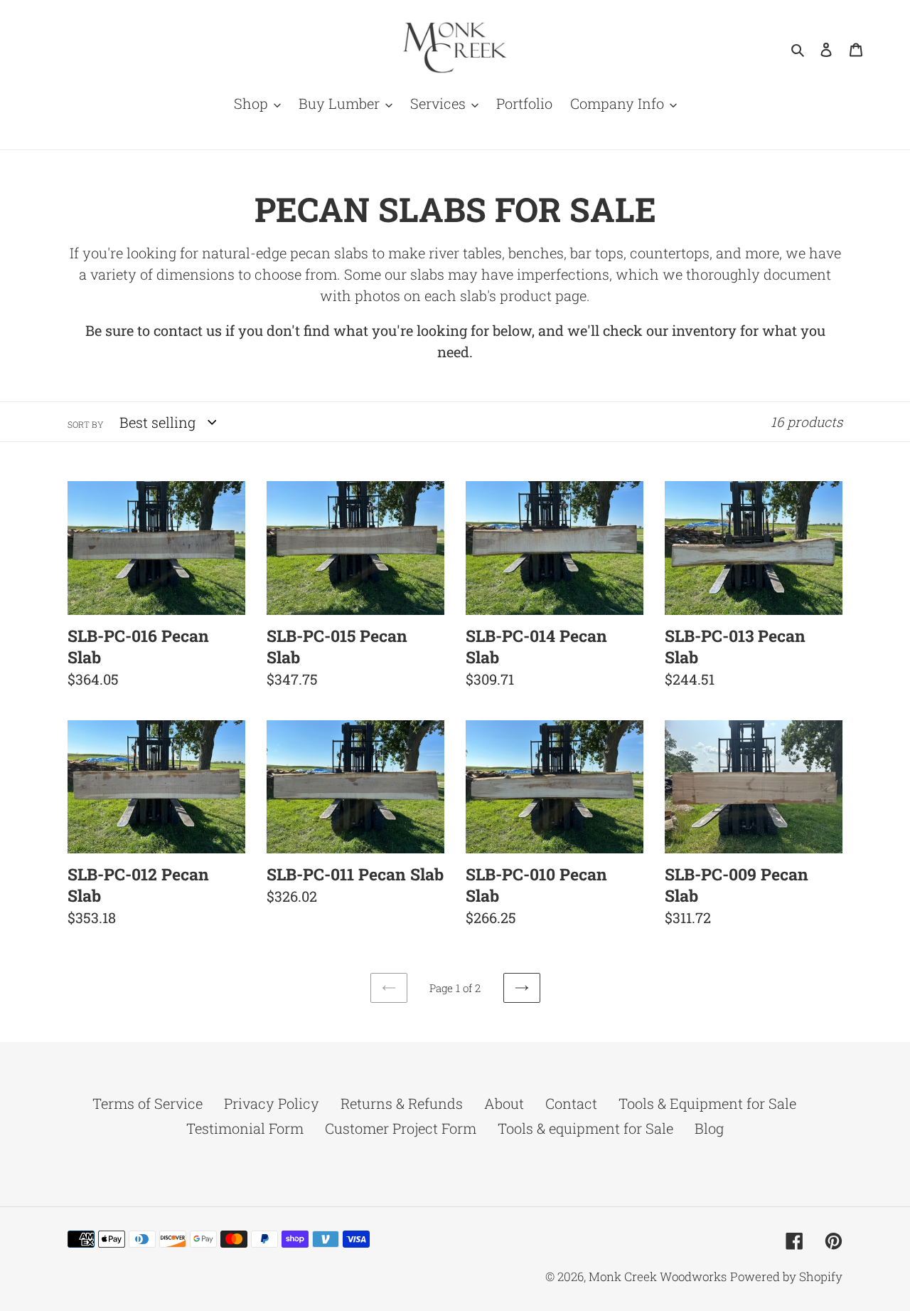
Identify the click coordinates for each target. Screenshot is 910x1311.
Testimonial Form (245, 1128)
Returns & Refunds (402, 1103)
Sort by (85, 424)
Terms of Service (147, 1103)
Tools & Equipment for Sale (707, 1103)
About (504, 1103)
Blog (709, 1128)
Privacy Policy (271, 1103)
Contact (571, 1103)
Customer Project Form (400, 1128)
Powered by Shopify (786, 1276)
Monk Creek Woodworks (658, 1276)
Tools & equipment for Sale (585, 1128)
